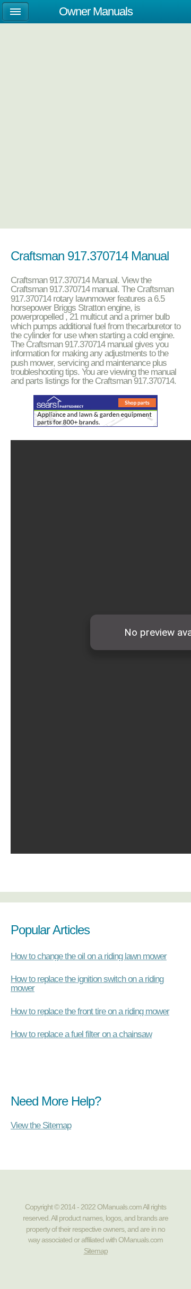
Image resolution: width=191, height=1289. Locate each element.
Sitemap (96, 1251)
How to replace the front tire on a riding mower (90, 1011)
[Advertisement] (95, 109)
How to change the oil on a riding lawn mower (89, 956)
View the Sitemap (41, 1125)
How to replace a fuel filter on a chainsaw (81, 1034)
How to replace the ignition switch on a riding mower (87, 983)
